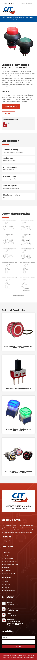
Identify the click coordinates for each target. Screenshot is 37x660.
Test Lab (6, 555)
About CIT (7, 552)
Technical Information (10, 561)
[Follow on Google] (10, 541)
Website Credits (29, 657)
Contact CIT (7, 571)
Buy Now (8, 114)
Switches (9, 17)
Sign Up (18, 646)
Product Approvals (9, 590)
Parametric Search (9, 574)
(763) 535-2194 (12, 610)
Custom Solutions (9, 558)
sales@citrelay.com (14, 616)
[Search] (33, 4)
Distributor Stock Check (11, 564)
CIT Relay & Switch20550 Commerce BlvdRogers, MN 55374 (15, 623)
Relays (6, 581)
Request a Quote (11, 107)
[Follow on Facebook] (3, 541)
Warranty (6, 567)
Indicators (7, 584)
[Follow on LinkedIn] (6, 541)
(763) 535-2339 (9, 4)
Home (3, 17)
